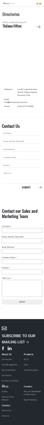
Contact (6, 405)
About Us (7, 354)
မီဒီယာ (5, 386)
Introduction (7, 359)
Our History (7, 375)
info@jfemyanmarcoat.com (15, 102)
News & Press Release (8, 398)
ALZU (26, 359)
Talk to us (7, 278)
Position (6, 268)
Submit (22, 302)
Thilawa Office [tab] (14, 25)
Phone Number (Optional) (12, 237)
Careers (28, 386)
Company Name (9, 257)
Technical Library (31, 370)
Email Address (9, 247)
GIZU (26, 365)
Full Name (7, 226)
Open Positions (30, 400)
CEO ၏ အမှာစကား (9, 365)
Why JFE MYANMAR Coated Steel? (32, 393)
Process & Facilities (10, 381)
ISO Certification (9, 370)
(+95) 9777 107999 (25, 106)
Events (5, 391)
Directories (6, 410)
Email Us (5, 416)
